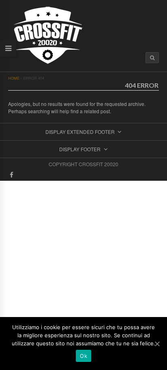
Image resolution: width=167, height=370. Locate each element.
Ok (83, 356)
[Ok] (157, 344)
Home (13, 78)
